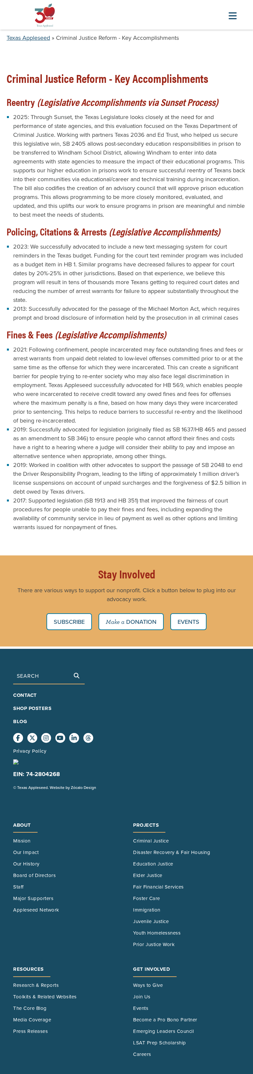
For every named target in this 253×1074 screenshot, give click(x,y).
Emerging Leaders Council (163, 1031)
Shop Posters (32, 708)
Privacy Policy (29, 751)
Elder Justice (147, 875)
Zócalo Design (83, 787)
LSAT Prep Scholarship (159, 1042)
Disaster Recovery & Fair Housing (171, 852)
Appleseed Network (36, 909)
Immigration (146, 909)
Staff (18, 886)
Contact (25, 695)
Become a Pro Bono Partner (165, 1019)
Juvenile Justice (151, 921)
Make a (115, 621)
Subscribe (69, 622)
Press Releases (30, 1031)
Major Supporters (33, 898)
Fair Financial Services (158, 886)
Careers (142, 1054)
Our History (26, 863)
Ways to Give (148, 985)
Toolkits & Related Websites (45, 996)
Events (188, 622)
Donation (140, 622)
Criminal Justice (151, 840)
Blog (20, 721)
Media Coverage (32, 1019)
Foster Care (146, 898)
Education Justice (153, 863)
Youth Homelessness (157, 932)
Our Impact (26, 852)
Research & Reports (36, 985)
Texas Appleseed (28, 38)
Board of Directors (34, 875)
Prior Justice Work (154, 944)
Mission (22, 840)
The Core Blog (30, 1008)
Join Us (142, 996)
